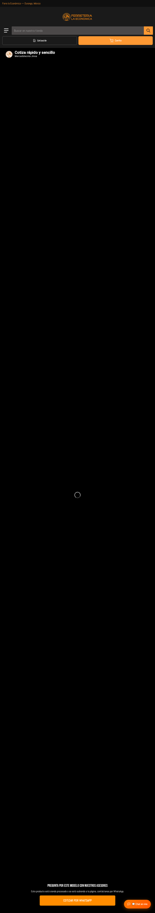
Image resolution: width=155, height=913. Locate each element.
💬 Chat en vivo (139, 904)
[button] (6, 30)
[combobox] (82, 30)
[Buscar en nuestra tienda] (148, 30)
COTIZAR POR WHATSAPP (77, 900)
